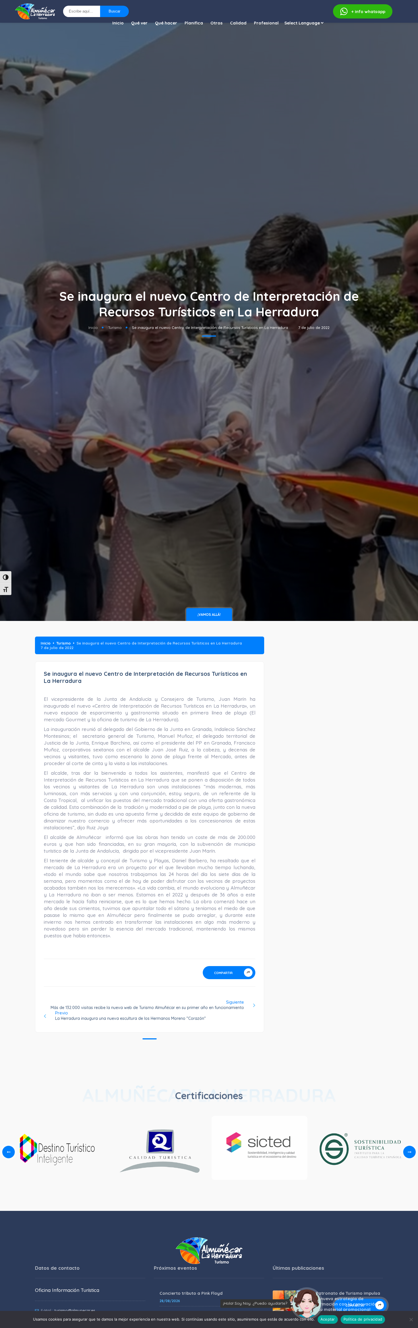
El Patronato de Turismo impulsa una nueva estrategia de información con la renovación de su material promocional (345, 1301)
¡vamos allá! (209, 614)
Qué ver (139, 23)
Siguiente (147, 1004)
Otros (216, 23)
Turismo (115, 327)
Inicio (118, 23)
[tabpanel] (259, 1149)
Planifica (194, 23)
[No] (411, 1319)
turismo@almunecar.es (74, 1310)
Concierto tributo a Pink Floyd (191, 1293)
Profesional (266, 23)
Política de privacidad (362, 1319)
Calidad (238, 23)
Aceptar (327, 1319)
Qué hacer (166, 23)
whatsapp (368, 11)
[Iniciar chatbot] (307, 1303)
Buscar (114, 11)
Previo (130, 1015)
